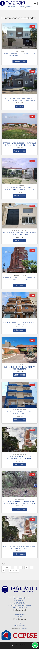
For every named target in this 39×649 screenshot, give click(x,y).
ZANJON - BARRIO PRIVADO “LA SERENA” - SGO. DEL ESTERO (20, 368)
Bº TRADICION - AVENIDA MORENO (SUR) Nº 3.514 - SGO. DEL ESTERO (19, 233)
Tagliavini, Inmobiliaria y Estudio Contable (12, 5)
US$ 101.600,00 (19, 465)
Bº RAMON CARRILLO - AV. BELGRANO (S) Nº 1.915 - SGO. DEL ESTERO (19, 278)
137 (26, 628)
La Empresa (19, 613)
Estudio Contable (19, 614)
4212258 (22, 7)
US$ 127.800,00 (19, 554)
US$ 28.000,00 (19, 196)
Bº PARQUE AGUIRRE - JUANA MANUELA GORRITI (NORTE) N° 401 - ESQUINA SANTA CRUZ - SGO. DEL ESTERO (19, 99)
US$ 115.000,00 (19, 285)
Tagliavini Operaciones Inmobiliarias (20, 605)
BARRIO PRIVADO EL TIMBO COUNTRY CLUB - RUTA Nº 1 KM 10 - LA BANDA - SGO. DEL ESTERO (19, 144)
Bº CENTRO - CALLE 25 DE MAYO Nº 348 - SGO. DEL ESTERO (19, 323)
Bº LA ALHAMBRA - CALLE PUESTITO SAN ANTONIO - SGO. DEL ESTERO (19, 54)
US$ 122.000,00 (19, 240)
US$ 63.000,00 (19, 420)
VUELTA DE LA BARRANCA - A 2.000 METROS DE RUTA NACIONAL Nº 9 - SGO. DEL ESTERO (19, 502)
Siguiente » (14, 571)
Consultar (19, 106)
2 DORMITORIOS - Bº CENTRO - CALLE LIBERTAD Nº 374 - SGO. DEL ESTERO (20, 457)
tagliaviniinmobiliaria (20, 607)
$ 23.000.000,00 (19, 509)
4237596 (29, 7)
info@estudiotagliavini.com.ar (20, 603)
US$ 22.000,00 (19, 151)
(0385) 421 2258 (20, 600)
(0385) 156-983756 (12, 7)
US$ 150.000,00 (19, 375)
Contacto (19, 616)
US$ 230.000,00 (19, 61)
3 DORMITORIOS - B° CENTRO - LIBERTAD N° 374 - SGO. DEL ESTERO (19, 547)
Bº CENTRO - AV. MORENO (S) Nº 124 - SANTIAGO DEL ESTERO (19, 413)
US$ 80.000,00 (19, 330)
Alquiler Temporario (19, 625)
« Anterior (6, 567)
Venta (19, 622)
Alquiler (19, 624)
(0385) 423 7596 (20, 602)
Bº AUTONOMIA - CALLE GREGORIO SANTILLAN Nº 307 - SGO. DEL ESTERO (19, 189)
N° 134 (22, 628)
